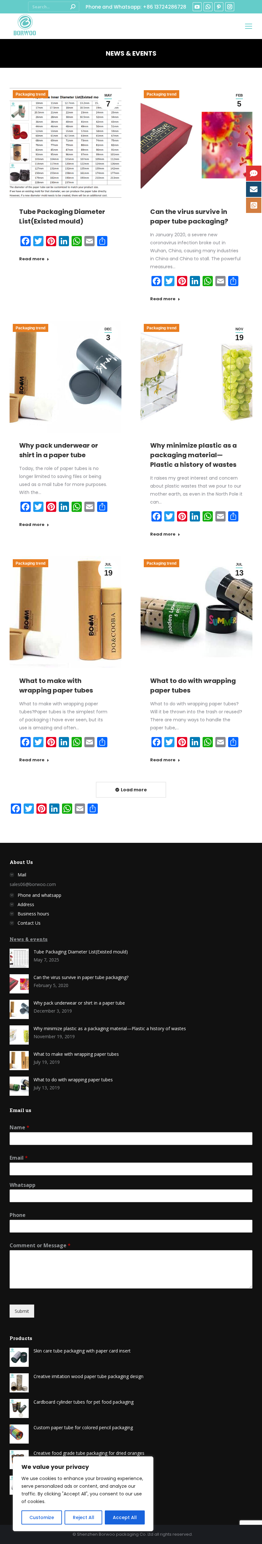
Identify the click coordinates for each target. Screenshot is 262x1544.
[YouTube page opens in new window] (197, 6)
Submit (22, 1311)
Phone (18, 1215)
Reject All (83, 1517)
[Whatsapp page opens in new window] (208, 6)
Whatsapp (22, 1185)
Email (19, 1158)
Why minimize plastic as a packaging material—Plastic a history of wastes (193, 455)
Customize (41, 1517)
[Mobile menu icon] (248, 26)
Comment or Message (40, 1245)
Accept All (125, 1517)
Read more (31, 259)
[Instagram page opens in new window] (229, 6)
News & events (29, 939)
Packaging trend (30, 94)
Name (19, 1127)
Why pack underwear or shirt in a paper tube (79, 1003)
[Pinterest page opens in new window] (218, 6)
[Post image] (19, 958)
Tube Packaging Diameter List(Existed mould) (81, 952)
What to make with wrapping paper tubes (76, 1054)
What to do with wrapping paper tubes (73, 1080)
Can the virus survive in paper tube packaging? (81, 977)
